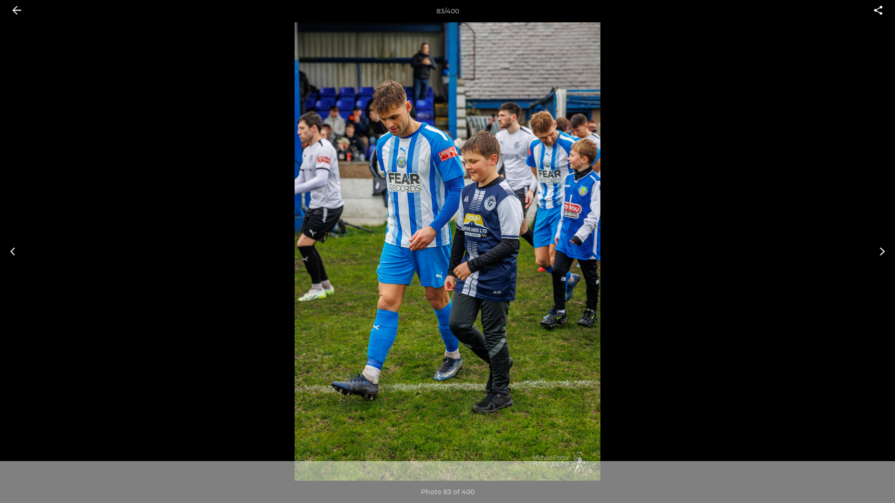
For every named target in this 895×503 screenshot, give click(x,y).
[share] (878, 11)
